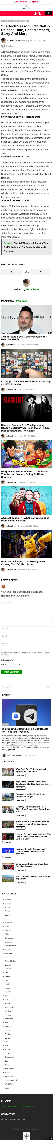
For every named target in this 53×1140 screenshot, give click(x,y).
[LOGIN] (39, 13)
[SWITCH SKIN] (35, 13)
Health (7, 984)
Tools (7, 1065)
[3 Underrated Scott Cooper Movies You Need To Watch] (26, 319)
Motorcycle (9, 1007)
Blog (5, 725)
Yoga (7, 1088)
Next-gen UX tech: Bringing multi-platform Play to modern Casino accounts (31, 851)
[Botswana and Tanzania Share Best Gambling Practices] (8, 866)
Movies (8, 1011)
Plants (7, 1030)
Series (7, 1038)
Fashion (8, 950)
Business (8, 923)
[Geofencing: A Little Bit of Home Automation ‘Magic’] (8, 797)
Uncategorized (11, 1080)
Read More (9, 761)
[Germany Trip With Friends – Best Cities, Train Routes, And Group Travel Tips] (8, 809)
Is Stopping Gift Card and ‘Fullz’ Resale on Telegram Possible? (25, 730)
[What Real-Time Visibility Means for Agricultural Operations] (8, 772)
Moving (8, 1015)
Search (48, 687)
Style (7, 1053)
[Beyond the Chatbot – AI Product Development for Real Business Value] (8, 784)
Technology (9, 1057)
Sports (7, 1049)
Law (6, 999)
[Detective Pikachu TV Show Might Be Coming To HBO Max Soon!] (26, 544)
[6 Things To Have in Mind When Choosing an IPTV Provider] (26, 363)
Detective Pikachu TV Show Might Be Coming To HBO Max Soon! (23, 563)
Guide (7, 976)
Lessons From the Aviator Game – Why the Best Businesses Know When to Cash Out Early (33, 836)
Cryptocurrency (11, 938)
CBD (7, 934)
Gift (6, 973)
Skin (6, 1046)
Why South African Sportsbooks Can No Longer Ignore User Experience (32, 823)
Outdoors (8, 1026)
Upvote (11, 272)
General (8, 969)
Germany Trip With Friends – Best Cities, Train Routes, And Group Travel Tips (33, 809)
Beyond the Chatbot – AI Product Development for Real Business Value (33, 783)
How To (8, 992)
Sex (6, 1042)
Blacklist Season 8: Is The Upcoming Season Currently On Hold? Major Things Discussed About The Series (25, 428)
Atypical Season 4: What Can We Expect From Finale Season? (25, 519)
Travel (7, 1072)
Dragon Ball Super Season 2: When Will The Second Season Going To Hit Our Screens (24, 474)
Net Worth (9, 1019)
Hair (6, 980)
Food (7, 957)
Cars (7, 926)
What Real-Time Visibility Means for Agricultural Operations (32, 770)
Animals (8, 903)
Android (8, 900)
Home (7, 988)
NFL (6, 1023)
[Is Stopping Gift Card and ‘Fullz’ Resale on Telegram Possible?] (26, 712)
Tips (6, 1061)
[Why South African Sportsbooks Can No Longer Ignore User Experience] (8, 824)
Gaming (8, 965)
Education (9, 942)
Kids (6, 996)
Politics (8, 1034)
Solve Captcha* (7, 660)
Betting (8, 915)
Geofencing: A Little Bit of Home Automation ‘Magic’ (30, 795)
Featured (8, 953)
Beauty (8, 911)
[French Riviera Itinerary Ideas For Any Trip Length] (8, 878)
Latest (26, 9)
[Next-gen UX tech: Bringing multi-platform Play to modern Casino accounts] (8, 850)
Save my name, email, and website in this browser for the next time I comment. (26, 654)
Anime (7, 907)
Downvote (40, 272)
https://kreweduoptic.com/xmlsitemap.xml (18, 1106)
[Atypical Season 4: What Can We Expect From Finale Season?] (26, 500)
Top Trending (10, 1069)
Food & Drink (10, 961)
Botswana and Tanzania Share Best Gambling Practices (32, 865)
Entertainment (10, 946)
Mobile (7, 1003)
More (12, 749)
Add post (48, 13)
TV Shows (21, 301)
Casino (8, 930)
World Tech (9, 1084)
